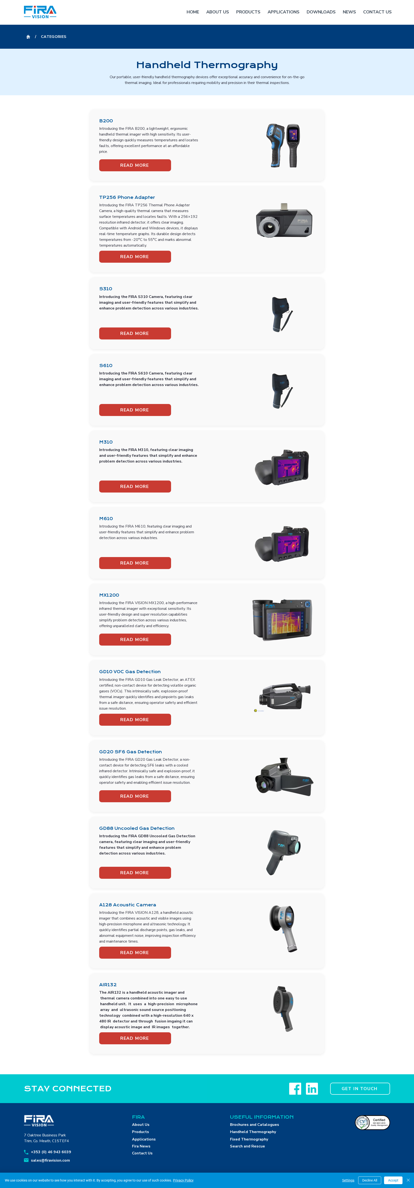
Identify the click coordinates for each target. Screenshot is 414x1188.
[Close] (408, 1180)
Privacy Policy (183, 1180)
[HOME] (28, 36)
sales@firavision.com (50, 1160)
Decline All (369, 1180)
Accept (393, 1180)
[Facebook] (295, 1089)
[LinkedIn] (312, 1089)
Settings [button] (348, 1180)
